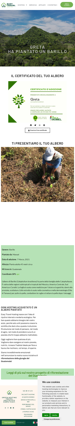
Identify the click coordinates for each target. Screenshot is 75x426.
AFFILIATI (42, 5)
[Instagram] (5, 408)
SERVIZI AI (33, 5)
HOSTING (21, 5)
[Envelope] (10, 408)
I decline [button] (54, 415)
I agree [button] (46, 415)
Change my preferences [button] (52, 419)
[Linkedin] (13, 408)
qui (18, 274)
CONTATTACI (52, 5)
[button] (31, 125)
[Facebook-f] (8, 408)
